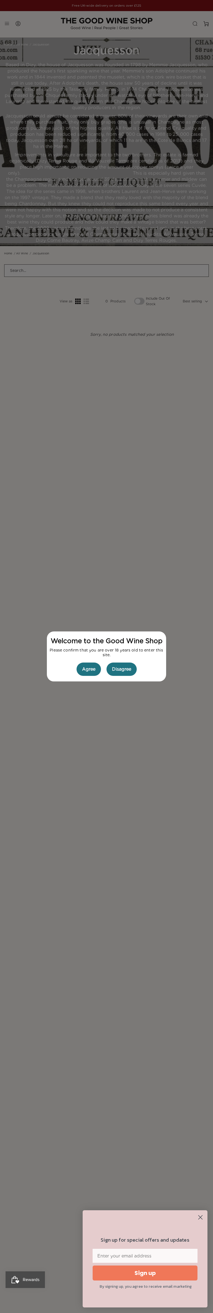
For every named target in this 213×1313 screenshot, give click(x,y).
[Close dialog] (200, 1217)
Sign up (145, 1273)
